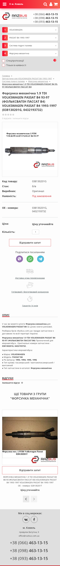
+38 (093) (45, 21)
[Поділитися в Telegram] (40, 258)
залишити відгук (21, 118)
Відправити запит (30, 242)
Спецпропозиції (15, 60)
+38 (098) (45, 18)
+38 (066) (45, 14)
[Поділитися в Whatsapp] (30, 258)
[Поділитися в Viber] (19, 258)
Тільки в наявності (16, 65)
